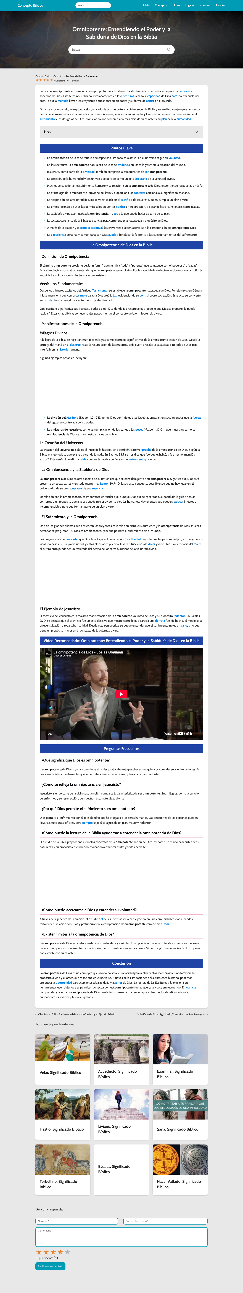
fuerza (196, 417)
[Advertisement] (121, 389)
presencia (96, 488)
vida (167, 924)
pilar (51, 300)
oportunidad (64, 982)
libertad (136, 539)
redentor (179, 616)
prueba (146, 449)
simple (82, 295)
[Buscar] (167, 48)
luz (115, 295)
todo (117, 213)
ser (147, 171)
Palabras (220, 5)
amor (118, 982)
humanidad (183, 119)
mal (196, 544)
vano (184, 625)
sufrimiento (47, 119)
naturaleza (185, 91)
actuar (150, 101)
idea (85, 459)
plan (164, 119)
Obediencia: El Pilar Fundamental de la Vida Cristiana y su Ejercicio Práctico (77, 1014)
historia (63, 349)
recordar (72, 539)
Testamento (100, 290)
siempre (87, 822)
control (144, 295)
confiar (120, 206)
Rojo (75, 417)
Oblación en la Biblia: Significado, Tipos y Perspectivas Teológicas (171, 1014)
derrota (160, 620)
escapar (77, 488)
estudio (85, 227)
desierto (75, 344)
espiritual (97, 227)
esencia (191, 987)
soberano (141, 178)
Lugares (189, 5)
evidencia (124, 165)
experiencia (58, 234)
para (174, 96)
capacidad (153, 96)
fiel (101, 919)
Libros (176, 5)
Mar (68, 417)
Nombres (205, 5)
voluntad (174, 158)
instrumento (137, 459)
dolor (151, 544)
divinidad (89, 171)
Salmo (103, 483)
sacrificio (126, 199)
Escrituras (127, 96)
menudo (62, 101)
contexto (140, 193)
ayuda (112, 234)
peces (139, 429)
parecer (178, 501)
